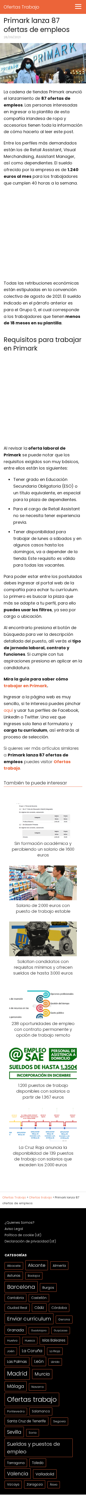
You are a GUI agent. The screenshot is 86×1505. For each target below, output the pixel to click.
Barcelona (21, 1287)
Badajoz (34, 1276)
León (39, 1361)
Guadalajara (39, 1330)
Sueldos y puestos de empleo (33, 1447)
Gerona (64, 1319)
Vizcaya (13, 1484)
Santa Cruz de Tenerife (26, 1421)
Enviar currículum (29, 1318)
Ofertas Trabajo (21, 7)
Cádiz (39, 1307)
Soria (32, 1433)
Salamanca (41, 1411)
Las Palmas (17, 1361)
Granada (15, 1330)
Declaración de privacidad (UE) (30, 1241)
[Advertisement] (43, 234)
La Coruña (32, 1351)
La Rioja (55, 1351)
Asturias (13, 1275)
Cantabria (15, 1297)
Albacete (14, 1266)
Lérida (55, 1362)
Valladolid (45, 1474)
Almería (59, 1265)
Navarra (37, 1387)
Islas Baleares (53, 1340)
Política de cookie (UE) (23, 1235)
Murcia (42, 1374)
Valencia (17, 1473)
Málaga (15, 1386)
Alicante (36, 1265)
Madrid (17, 1373)
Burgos (48, 1287)
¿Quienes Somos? (19, 1222)
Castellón (39, 1298)
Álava (53, 1484)
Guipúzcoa (60, 1330)
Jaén (10, 1351)
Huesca (30, 1340)
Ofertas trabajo (32, 1399)
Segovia (59, 1421)
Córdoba (59, 1307)
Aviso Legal (14, 1228)
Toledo (38, 1462)
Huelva (12, 1340)
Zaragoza (35, 1484)
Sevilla (14, 1432)
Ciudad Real (17, 1307)
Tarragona (16, 1462)
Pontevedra (16, 1411)
